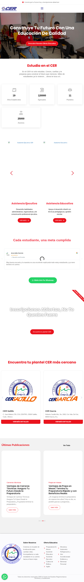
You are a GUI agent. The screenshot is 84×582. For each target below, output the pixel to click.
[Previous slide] (11, 173)
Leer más (12, 510)
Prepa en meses (55, 482)
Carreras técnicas (14, 482)
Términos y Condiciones (42, 578)
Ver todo (66, 445)
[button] (2, 259)
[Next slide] (72, 173)
